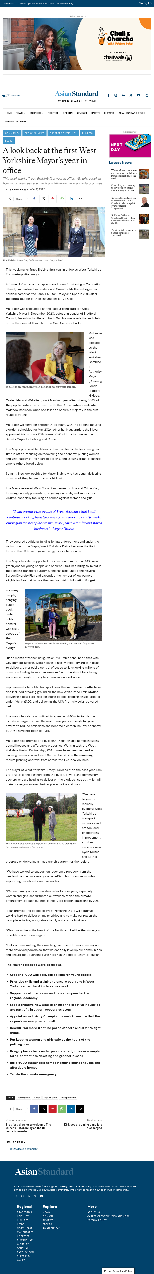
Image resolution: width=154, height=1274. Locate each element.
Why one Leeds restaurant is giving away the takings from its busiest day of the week (124, 174)
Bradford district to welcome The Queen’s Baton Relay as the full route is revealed (28, 1128)
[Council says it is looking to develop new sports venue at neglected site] (144, 189)
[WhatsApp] (62, 199)
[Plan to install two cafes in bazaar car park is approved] (144, 234)
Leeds (8, 141)
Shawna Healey (18, 189)
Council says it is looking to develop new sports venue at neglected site (123, 188)
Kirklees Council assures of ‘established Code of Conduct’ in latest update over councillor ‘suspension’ (123, 203)
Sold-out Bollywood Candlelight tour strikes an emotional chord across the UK (124, 219)
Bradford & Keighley (63, 133)
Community (12, 133)
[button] (147, 96)
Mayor (36, 1097)
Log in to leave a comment (22, 1148)
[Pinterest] (53, 199)
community (23, 1097)
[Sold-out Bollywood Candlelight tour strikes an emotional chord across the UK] (144, 219)
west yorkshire (68, 1097)
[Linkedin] (123, 95)
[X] (131, 95)
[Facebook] (108, 95)
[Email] (80, 199)
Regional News (34, 133)
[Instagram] (116, 95)
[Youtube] (138, 95)
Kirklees (87, 133)
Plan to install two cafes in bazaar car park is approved (124, 233)
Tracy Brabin (50, 1097)
